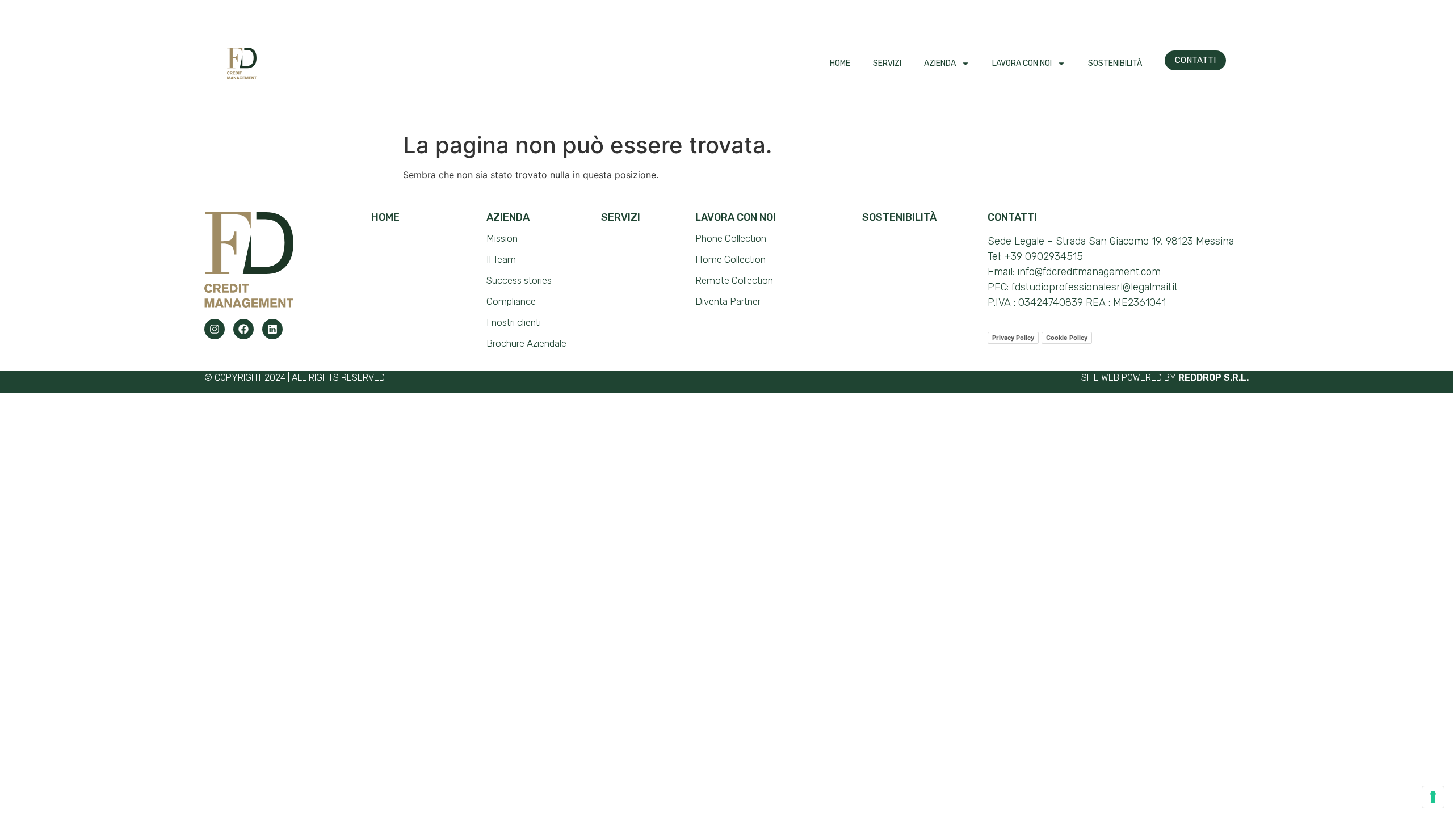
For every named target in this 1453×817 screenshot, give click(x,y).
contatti (1012, 217)
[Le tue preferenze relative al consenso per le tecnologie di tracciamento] (1433, 797)
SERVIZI (887, 63)
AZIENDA (940, 63)
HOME (840, 63)
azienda (508, 217)
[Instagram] (214, 329)
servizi (620, 217)
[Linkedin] (272, 329)
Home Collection (730, 259)
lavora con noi (735, 217)
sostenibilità (899, 217)
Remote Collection (734, 280)
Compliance (511, 301)
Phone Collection (730, 238)
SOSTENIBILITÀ (1115, 63)
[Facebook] (243, 329)
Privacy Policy (1013, 338)
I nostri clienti (513, 322)
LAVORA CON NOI (1022, 63)
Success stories (519, 280)
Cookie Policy (1066, 338)
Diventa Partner (728, 301)
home (385, 217)
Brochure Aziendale (526, 343)
